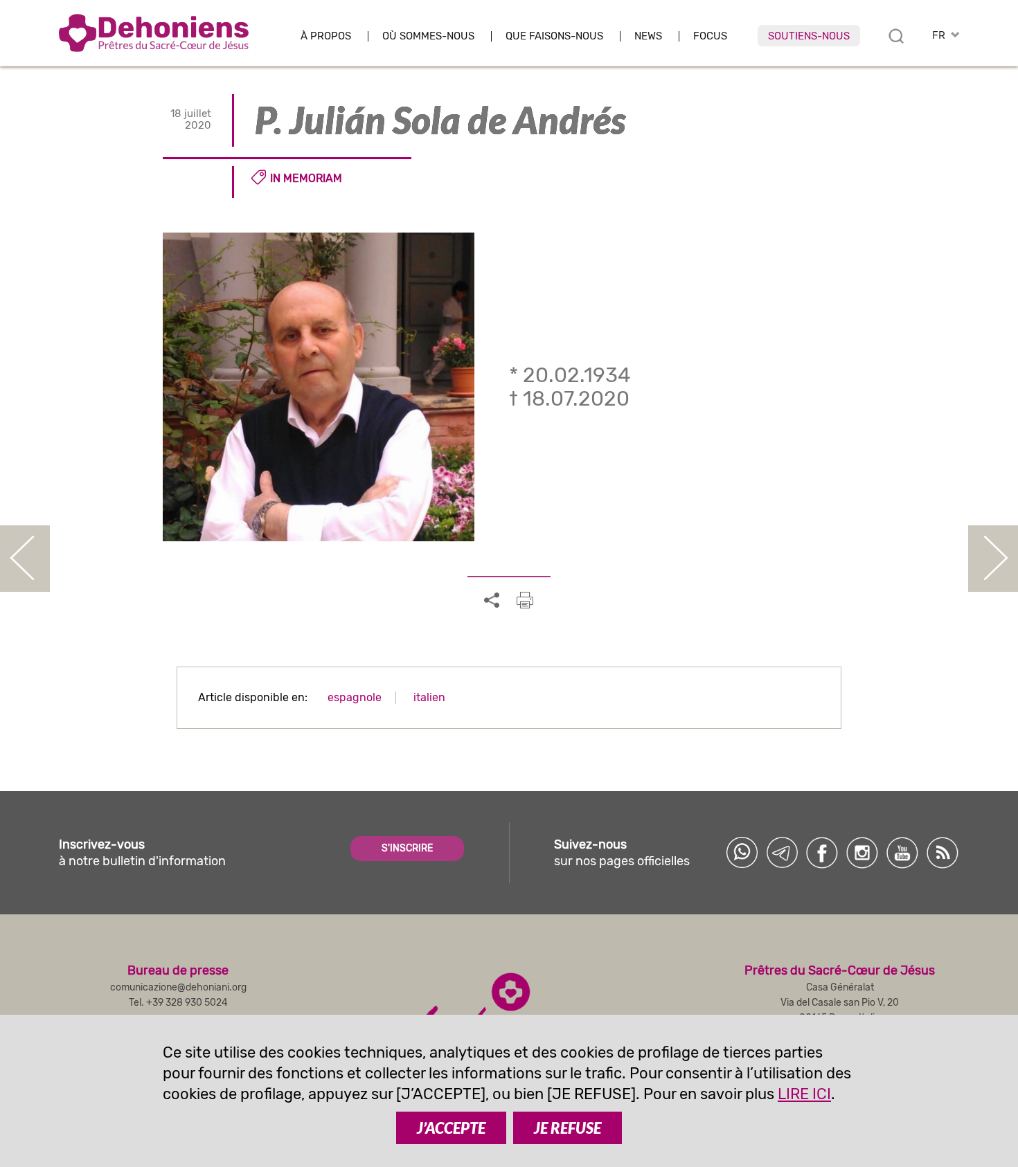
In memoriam (306, 178)
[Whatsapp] (741, 852)
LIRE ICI (804, 1094)
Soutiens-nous (809, 36)
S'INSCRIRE (407, 848)
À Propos (326, 36)
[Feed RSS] (942, 852)
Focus (710, 36)
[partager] (491, 600)
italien (429, 697)
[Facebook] (822, 852)
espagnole (355, 697)
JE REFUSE (567, 1128)
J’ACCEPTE (451, 1128)
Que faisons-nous (554, 36)
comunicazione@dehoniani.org (178, 987)
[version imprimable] (525, 600)
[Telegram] (781, 852)
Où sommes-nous (428, 36)
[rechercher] (896, 36)
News (648, 36)
